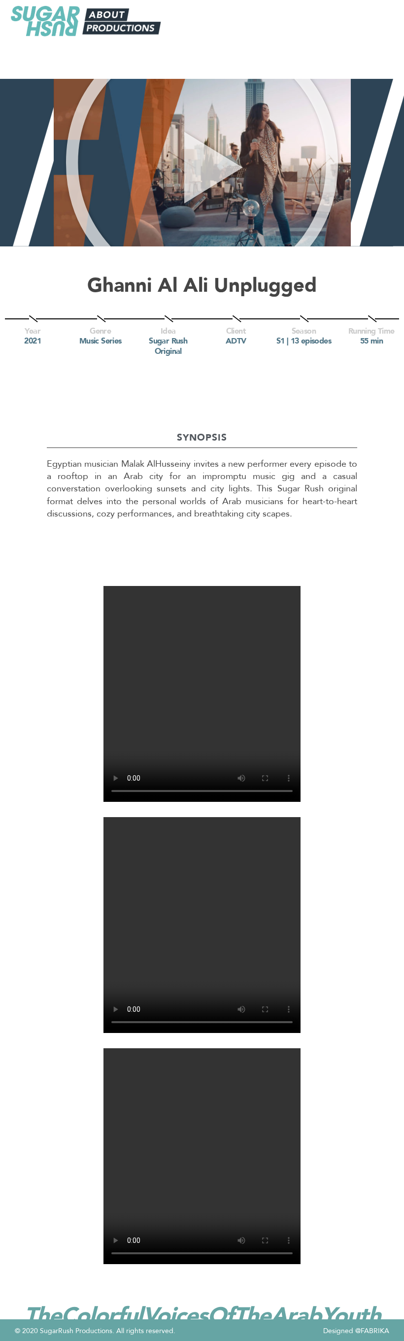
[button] (202, 162)
